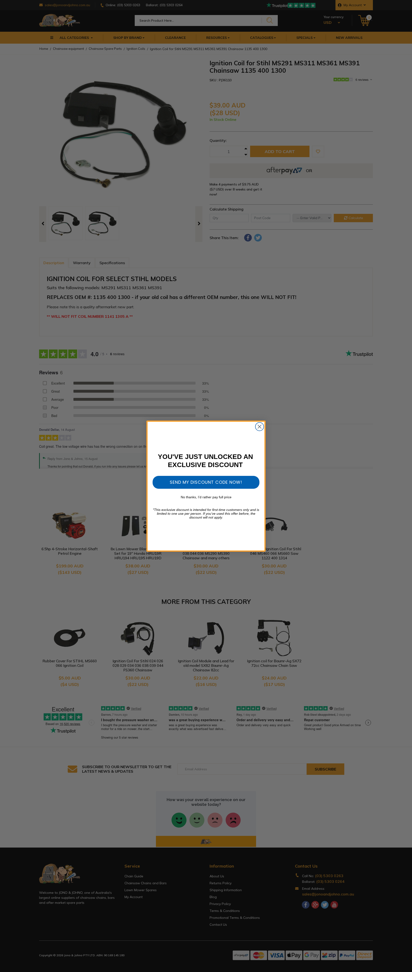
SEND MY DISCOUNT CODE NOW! (206, 482)
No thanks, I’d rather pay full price (206, 497)
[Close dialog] (259, 426)
